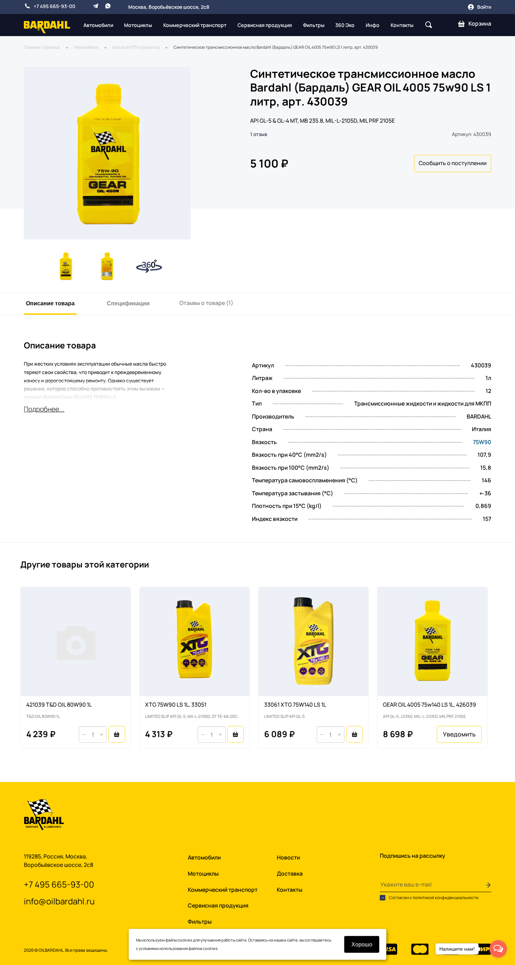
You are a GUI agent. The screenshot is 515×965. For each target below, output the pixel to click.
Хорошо (362, 944)
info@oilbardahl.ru (59, 901)
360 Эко (345, 25)
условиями (149, 948)
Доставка (290, 873)
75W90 (482, 442)
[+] (101, 734)
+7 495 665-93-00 (54, 6)
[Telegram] (95, 5)
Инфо (372, 25)
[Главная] (47, 26)
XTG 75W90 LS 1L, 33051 (175, 704)
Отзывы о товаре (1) (206, 303)
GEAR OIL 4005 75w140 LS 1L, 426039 (429, 704)
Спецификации (128, 303)
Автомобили (98, 25)
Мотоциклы (138, 25)
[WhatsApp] (107, 5)
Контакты (402, 25)
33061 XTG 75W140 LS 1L (295, 704)
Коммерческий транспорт (194, 25)
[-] (84, 734)
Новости (288, 857)
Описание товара (50, 303)
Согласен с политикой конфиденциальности (433, 898)
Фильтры (313, 25)
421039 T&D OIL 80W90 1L (59, 704)
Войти (484, 7)
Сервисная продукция (265, 25)
